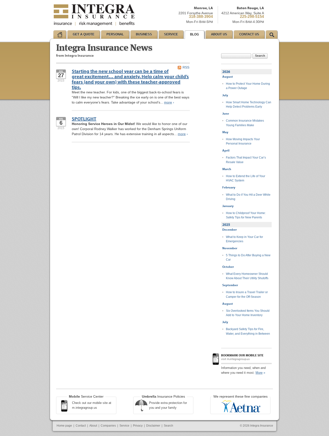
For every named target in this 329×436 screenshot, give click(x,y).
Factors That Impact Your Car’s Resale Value (246, 160)
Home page (64, 425)
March (226, 169)
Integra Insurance (261, 425)
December (229, 229)
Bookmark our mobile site (242, 355)
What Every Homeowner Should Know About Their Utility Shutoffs (247, 276)
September (230, 285)
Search (260, 55)
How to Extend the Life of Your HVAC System (245, 178)
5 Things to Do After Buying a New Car (248, 257)
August (227, 76)
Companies (108, 425)
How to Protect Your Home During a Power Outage (248, 86)
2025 (226, 224)
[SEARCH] (271, 34)
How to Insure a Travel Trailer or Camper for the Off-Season (247, 294)
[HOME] (60, 34)
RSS (186, 67)
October (228, 267)
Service (124, 425)
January (228, 206)
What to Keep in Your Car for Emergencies (244, 239)
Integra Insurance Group (94, 15)
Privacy (138, 425)
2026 (226, 71)
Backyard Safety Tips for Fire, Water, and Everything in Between (248, 331)
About (93, 425)
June (225, 113)
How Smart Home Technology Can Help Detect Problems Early (248, 104)
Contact (81, 425)
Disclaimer (153, 425)
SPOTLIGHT (84, 119)
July (225, 95)
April (226, 150)
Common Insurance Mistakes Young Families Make (245, 123)
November (229, 248)
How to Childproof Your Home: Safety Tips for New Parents (246, 215)
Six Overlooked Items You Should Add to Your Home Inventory (248, 313)
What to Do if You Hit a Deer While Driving (248, 197)
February (228, 187)
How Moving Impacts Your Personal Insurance (243, 141)
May (225, 132)
